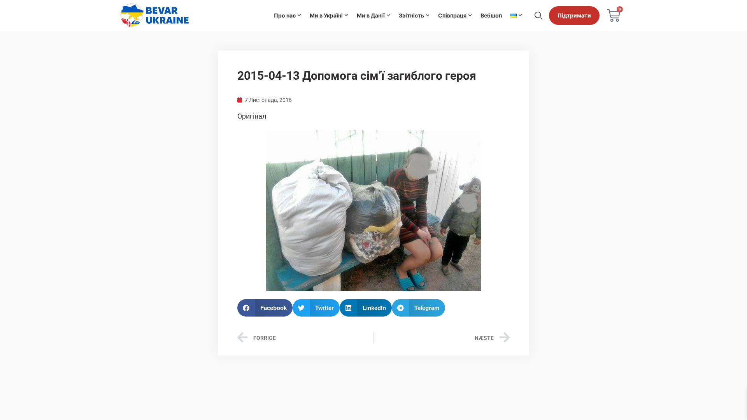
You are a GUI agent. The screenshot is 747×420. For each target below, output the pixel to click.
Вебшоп (491, 15)
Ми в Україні (326, 15)
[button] (265, 308)
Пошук (538, 15)
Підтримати (574, 15)
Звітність (411, 15)
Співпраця (452, 15)
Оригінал (251, 116)
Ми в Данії (371, 15)
